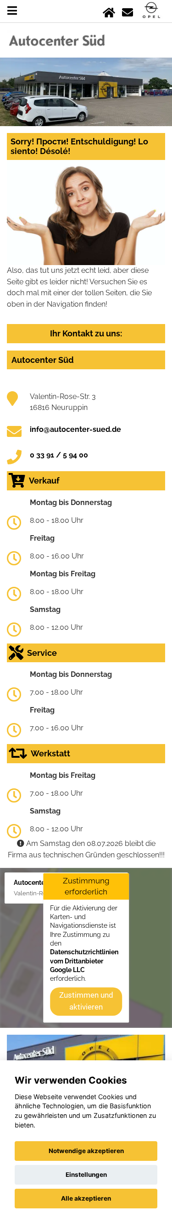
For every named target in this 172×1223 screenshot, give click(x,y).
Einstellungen (86, 1174)
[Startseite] (109, 10)
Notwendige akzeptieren (86, 1150)
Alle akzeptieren (86, 1198)
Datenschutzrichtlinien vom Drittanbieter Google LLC (84, 961)
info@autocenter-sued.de (75, 429)
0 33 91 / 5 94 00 (59, 455)
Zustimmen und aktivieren (86, 1000)
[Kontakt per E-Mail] (127, 10)
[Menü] (12, 11)
